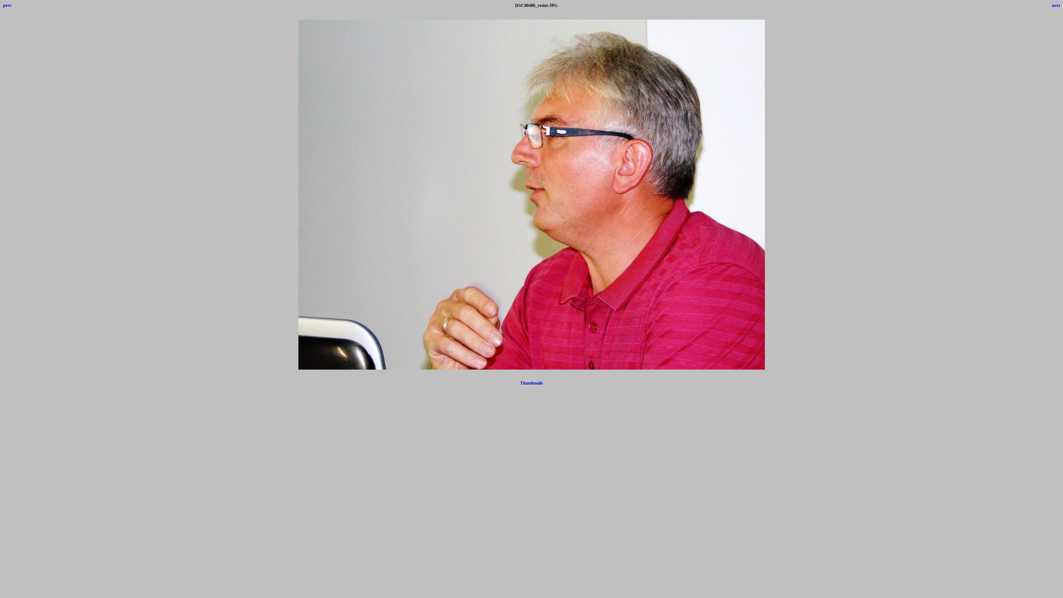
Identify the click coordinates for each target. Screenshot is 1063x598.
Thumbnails (531, 383)
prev (7, 5)
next (1056, 5)
